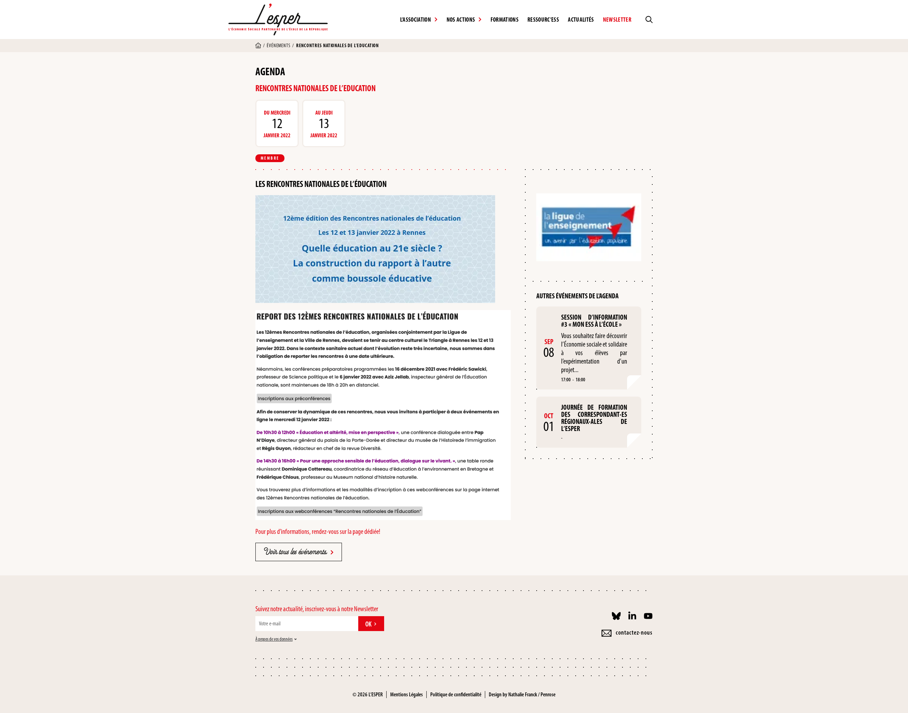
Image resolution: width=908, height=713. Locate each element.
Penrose (548, 694)
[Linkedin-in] (632, 616)
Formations (505, 19)
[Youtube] (648, 616)
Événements (278, 46)
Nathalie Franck (522, 694)
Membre (270, 158)
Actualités (581, 19)
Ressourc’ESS (543, 19)
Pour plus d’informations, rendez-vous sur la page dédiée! (317, 531)
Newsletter (617, 19)
